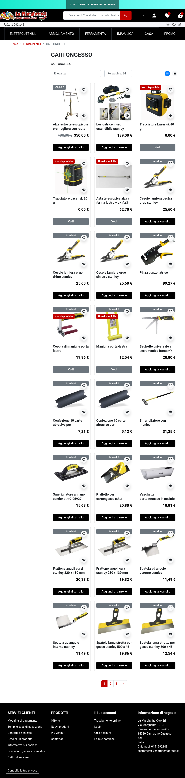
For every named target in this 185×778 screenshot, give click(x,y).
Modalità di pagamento (22, 720)
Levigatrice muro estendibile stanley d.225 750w (110, 128)
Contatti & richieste (20, 733)
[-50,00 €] (71, 102)
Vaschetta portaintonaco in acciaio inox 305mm (157, 498)
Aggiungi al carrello (70, 147)
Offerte (55, 720)
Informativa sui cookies (22, 745)
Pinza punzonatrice (154, 272)
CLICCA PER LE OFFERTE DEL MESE (92, 4)
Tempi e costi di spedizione (25, 726)
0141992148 (159, 746)
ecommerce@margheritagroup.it (158, 751)
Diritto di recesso (18, 757)
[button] (180, 15)
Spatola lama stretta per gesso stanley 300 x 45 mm (157, 647)
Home (14, 44)
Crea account (102, 733)
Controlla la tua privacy (22, 770)
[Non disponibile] (157, 102)
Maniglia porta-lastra (111, 346)
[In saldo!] (157, 176)
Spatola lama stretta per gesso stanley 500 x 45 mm (114, 647)
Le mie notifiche (104, 739)
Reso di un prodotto (20, 739)
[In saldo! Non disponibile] (71, 324)
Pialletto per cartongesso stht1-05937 (110, 498)
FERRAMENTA (32, 44)
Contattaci (57, 739)
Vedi (157, 147)
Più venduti (58, 733)
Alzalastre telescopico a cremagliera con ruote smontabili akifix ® (70, 128)
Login (98, 726)
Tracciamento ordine (107, 720)
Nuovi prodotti (60, 726)
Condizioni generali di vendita (26, 751)
